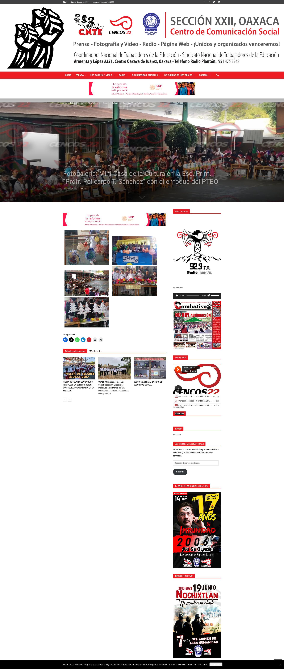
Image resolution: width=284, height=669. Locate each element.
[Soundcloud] (209, 2)
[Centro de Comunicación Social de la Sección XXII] (142, 38)
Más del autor (95, 351)
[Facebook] (204, 2)
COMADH (203, 75)
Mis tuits (177, 434)
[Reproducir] (176, 295)
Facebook (179, 413)
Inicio (68, 75)
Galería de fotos (83, 167)
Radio (122, 75)
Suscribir (180, 472)
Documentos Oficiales (145, 75)
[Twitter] (214, 2)
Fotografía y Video (101, 75)
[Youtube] (219, 2)
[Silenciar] (208, 295)
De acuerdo (216, 664)
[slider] (215, 295)
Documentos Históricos (178, 75)
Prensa (80, 75)
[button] (217, 75)
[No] (280, 664)
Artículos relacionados (75, 351)
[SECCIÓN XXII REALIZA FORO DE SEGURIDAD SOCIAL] (150, 368)
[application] (197, 296)
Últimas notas (96, 167)
